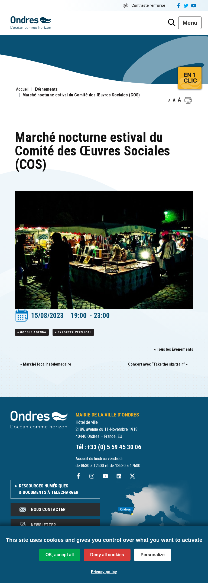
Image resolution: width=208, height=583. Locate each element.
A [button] (169, 100)
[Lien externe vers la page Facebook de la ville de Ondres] (78, 475)
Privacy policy (104, 571)
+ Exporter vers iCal (73, 332)
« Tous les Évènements (173, 349)
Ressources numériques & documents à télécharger (48, 489)
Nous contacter (48, 509)
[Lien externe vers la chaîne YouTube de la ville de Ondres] (105, 475)
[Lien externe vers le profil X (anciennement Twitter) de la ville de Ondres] (132, 475)
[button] (188, 100)
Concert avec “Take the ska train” (158, 364)
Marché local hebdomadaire (45, 364)
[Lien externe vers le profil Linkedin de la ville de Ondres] (119, 475)
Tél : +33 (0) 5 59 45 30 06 (108, 447)
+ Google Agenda (31, 332)
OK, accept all (60, 554)
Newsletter (43, 524)
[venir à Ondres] (152, 508)
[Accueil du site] (39, 419)
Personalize (153, 554)
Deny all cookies (107, 554)
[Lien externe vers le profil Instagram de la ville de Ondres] (92, 475)
